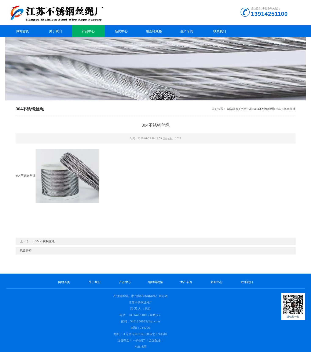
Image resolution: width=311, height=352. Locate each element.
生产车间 (186, 31)
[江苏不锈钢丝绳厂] (80, 12)
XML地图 (141, 346)
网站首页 (22, 31)
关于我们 (55, 31)
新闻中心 (121, 31)
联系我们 (219, 31)
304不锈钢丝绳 (264, 109)
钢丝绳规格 (154, 31)
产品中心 (88, 31)
